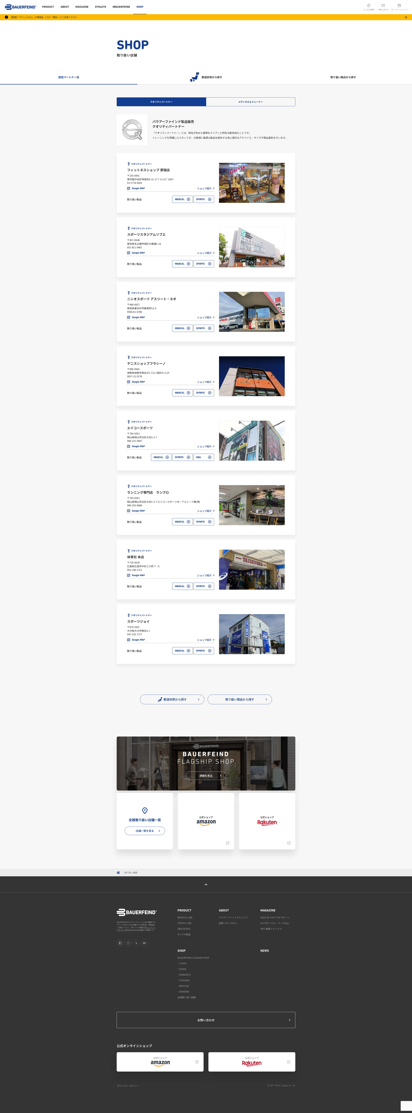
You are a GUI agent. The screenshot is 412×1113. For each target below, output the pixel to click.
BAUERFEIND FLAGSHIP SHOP (193, 957)
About (65, 7)
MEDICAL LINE (185, 917)
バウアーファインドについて (233, 917)
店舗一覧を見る (145, 831)
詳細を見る (206, 775)
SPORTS (200, 199)
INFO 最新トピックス (271, 928)
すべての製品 (184, 934)
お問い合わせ (206, 1020)
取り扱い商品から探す (343, 77)
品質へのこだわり (228, 923)
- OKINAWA (183, 991)
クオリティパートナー (161, 101)
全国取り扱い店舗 (187, 997)
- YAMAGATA (184, 974)
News (264, 951)
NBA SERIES (184, 928)
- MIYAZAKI (183, 986)
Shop (139, 7)
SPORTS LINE (185, 923)
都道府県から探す (212, 77)
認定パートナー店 (68, 77)
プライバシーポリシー (128, 1085)
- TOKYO (182, 963)
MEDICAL (179, 199)
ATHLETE (100, 7)
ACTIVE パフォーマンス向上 (274, 923)
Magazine (82, 7)
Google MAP (138, 188)
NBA (198, 457)
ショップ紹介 (204, 188)
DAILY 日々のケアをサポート (274, 917)
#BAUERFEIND (121, 7)
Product (48, 7)
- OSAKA (182, 969)
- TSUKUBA (183, 980)
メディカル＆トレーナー (250, 101)
